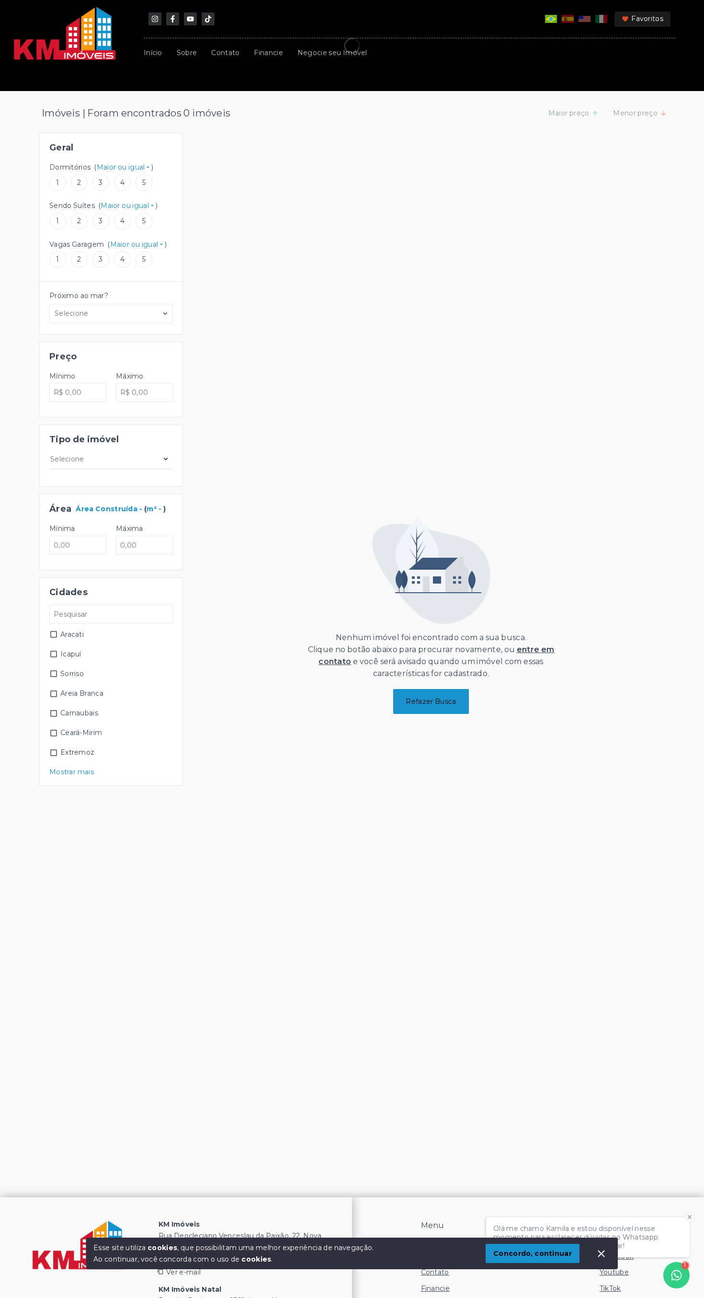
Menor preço (635, 113)
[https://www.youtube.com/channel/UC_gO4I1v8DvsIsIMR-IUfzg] (190, 18)
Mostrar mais (71, 772)
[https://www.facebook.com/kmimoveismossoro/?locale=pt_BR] (172, 18)
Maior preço (569, 113)
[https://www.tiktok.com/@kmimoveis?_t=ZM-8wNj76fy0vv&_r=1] (208, 18)
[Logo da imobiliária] (79, 1245)
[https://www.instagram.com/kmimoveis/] (154, 18)
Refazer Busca (431, 701)
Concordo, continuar (532, 1253)
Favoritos (647, 18)
